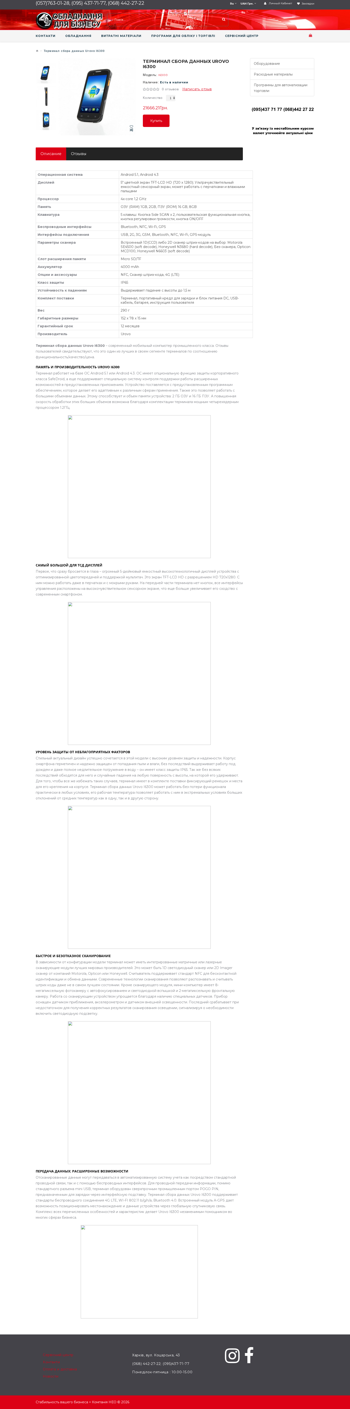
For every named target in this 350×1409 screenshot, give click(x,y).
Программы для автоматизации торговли (280, 88)
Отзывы (78, 154)
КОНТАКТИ (45, 36)
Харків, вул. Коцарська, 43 (156, 1355)
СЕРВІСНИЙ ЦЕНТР (242, 36)
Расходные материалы (273, 74)
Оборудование (267, 63)
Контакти (51, 1362)
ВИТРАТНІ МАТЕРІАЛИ (121, 36)
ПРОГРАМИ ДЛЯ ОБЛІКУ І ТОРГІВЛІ (183, 36)
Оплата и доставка (60, 1369)
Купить (156, 123)
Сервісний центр (58, 1355)
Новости (51, 1376)
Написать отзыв (197, 89)
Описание (50, 154)
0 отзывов (170, 89)
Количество (153, 98)
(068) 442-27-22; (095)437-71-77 (161, 1364)
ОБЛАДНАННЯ (78, 36)
